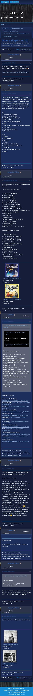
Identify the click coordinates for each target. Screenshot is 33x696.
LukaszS (11, 315)
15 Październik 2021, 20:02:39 (9, 62)
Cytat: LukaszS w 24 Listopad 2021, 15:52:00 (16, 576)
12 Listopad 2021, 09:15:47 (8, 321)
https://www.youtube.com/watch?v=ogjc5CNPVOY (15, 412)
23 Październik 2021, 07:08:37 (9, 93)
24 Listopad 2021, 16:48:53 (8, 571)
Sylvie (26, 33)
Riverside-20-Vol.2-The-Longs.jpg (12, 278)
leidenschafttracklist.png (10, 664)
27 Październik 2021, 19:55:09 (10, 180)
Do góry (4, 677)
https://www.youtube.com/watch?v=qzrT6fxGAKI (15, 400)
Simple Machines (21, 692)
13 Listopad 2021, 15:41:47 (8, 468)
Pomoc (9, 688)
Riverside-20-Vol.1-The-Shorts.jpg (12, 299)
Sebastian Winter (13, 54)
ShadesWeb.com (21, 694)
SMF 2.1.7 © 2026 (12, 692)
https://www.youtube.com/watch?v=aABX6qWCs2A (16, 434)
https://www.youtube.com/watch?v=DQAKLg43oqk (15, 426)
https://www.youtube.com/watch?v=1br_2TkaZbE (15, 72)
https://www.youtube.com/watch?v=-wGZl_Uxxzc (15, 415)
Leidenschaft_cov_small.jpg (11, 644)
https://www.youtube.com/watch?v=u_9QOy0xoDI (15, 441)
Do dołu (4, 49)
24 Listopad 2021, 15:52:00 (8, 537)
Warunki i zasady (16, 688)
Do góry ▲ (22, 688)
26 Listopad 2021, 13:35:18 (10, 616)
